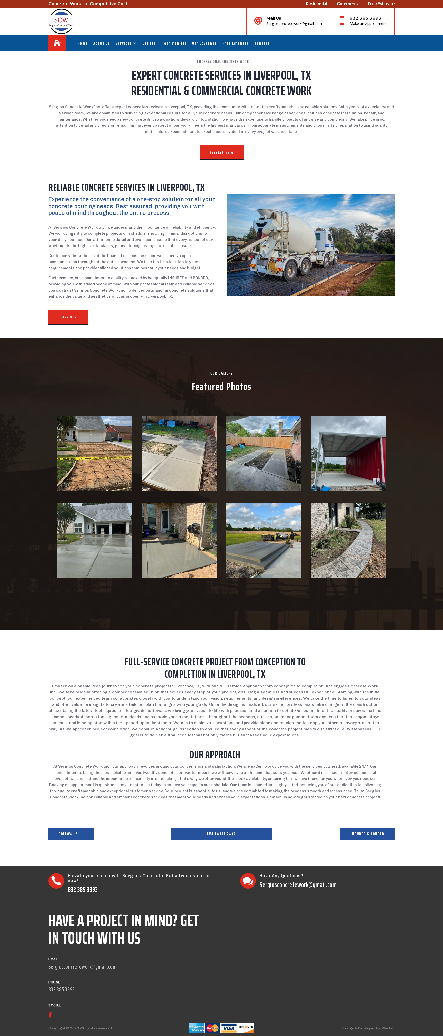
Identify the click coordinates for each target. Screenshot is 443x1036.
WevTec (388, 1028)
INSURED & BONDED (367, 834)
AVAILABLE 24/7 (221, 834)
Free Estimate (236, 43)
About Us (101, 43)
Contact (262, 43)
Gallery (149, 43)
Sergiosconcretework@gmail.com (298, 884)
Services (124, 43)
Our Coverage (204, 43)
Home (82, 43)
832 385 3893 (365, 18)
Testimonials (174, 43)
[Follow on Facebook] (50, 1015)
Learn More (68, 317)
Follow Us (68, 834)
